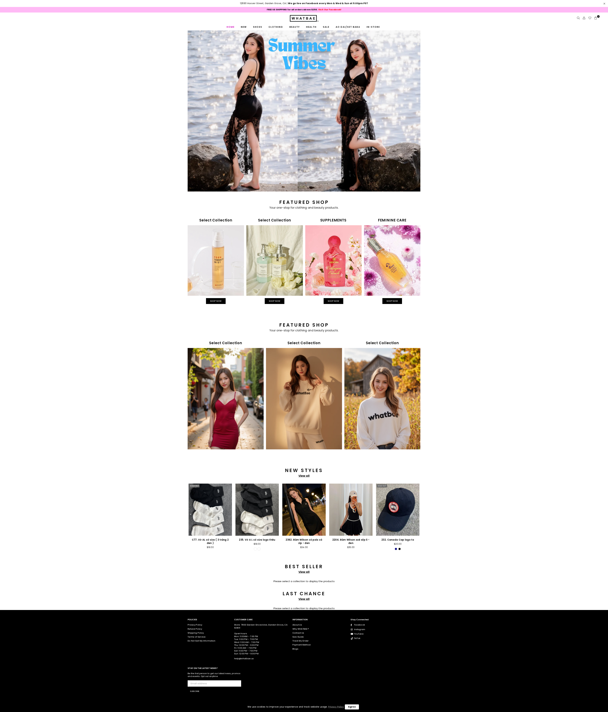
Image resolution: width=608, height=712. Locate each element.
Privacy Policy (336, 706)
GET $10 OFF (304, 414)
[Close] (348, 289)
